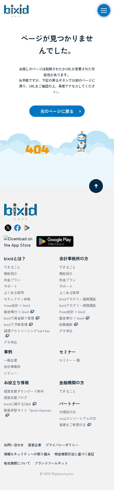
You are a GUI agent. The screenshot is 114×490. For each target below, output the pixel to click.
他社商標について (17, 463)
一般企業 (10, 360)
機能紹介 (10, 273)
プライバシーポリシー (62, 444)
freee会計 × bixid (17, 305)
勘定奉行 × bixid (16, 311)
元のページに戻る (57, 111)
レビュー (10, 372)
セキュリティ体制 (17, 298)
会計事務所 (12, 366)
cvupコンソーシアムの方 (77, 418)
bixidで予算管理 (15, 324)
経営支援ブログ (15, 397)
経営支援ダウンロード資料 (24, 391)
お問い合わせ (14, 444)
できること (12, 267)
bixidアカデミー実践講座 (77, 305)
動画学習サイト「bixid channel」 (28, 410)
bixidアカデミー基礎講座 (77, 298)
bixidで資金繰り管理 (19, 318)
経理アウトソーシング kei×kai (27, 330)
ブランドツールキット (51, 463)
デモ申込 (10, 342)
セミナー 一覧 (69, 360)
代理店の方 (67, 411)
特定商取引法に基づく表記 (74, 454)
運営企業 (34, 444)
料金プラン (12, 279)
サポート (10, 286)
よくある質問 (14, 292)
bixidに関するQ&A (17, 403)
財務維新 (65, 324)
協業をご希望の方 (72, 424)
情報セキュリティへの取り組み (27, 454)
